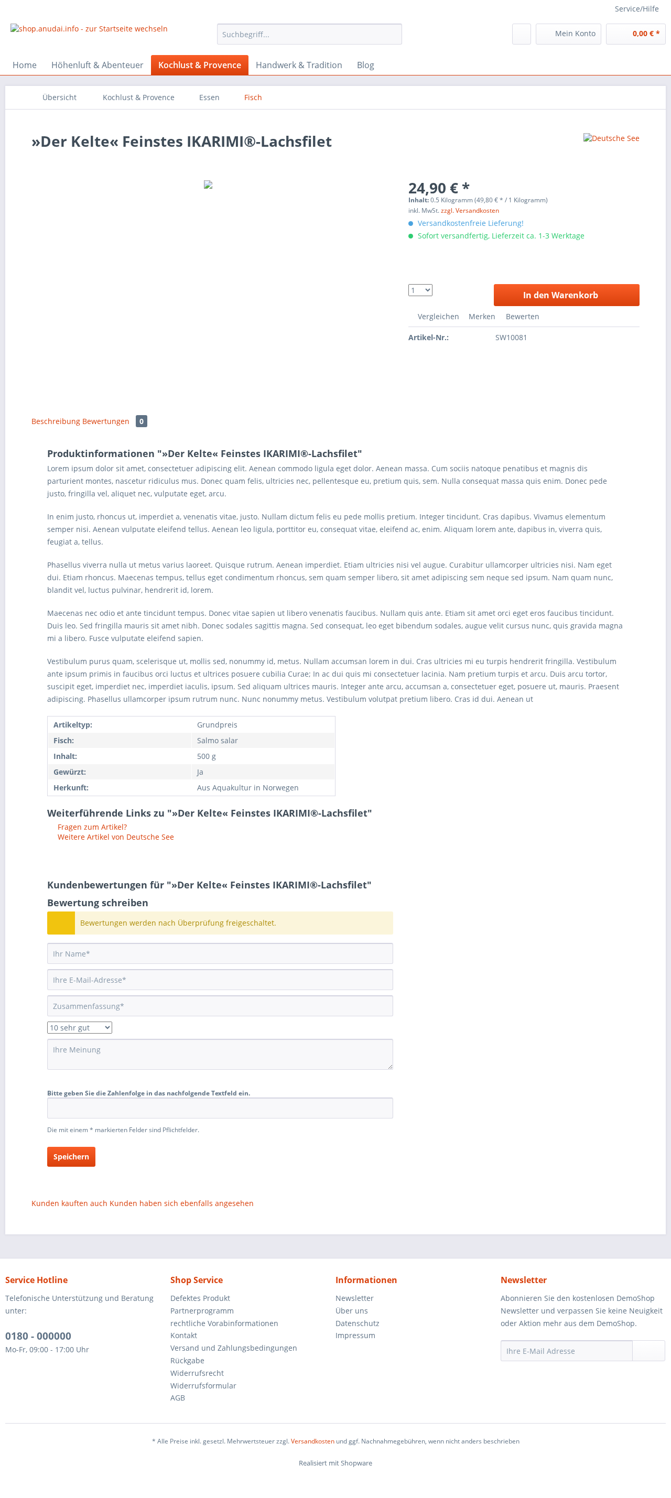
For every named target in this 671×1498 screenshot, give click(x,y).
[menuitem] (309, 39)
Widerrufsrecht (197, 1373)
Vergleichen (437, 316)
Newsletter (355, 1298)
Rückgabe (187, 1360)
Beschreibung (55, 421)
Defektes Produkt (200, 1298)
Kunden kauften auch (69, 1203)
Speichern (71, 1157)
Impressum (355, 1335)
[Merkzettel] (521, 34)
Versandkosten (312, 1441)
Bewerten (521, 316)
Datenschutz (358, 1323)
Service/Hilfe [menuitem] (637, 9)
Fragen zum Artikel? (91, 827)
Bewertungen (113, 421)
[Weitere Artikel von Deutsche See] (611, 151)
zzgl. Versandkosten (470, 210)
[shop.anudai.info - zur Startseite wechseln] (89, 37)
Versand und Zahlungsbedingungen (233, 1348)
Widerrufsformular (203, 1386)
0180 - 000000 (38, 1336)
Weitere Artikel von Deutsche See (115, 837)
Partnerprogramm (202, 1311)
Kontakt (183, 1335)
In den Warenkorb (560, 295)
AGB (177, 1398)
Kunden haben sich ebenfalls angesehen (182, 1203)
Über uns (352, 1311)
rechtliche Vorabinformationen (224, 1323)
